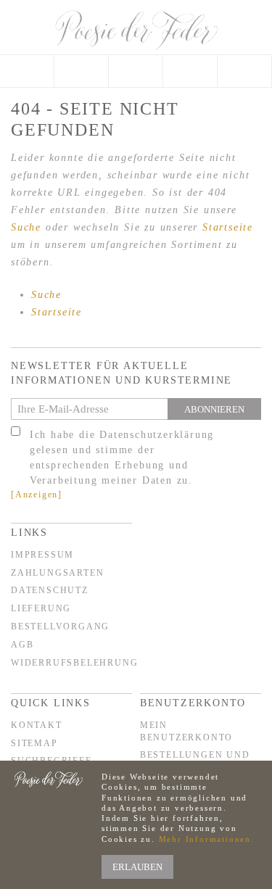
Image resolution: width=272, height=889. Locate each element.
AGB (22, 645)
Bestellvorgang (60, 626)
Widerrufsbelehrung (74, 663)
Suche (26, 227)
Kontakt (36, 725)
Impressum (42, 555)
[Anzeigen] (36, 494)
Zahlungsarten (57, 573)
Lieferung (41, 608)
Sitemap (34, 743)
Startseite (227, 227)
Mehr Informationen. (207, 839)
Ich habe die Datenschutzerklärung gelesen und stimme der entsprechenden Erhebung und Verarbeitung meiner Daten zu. (122, 457)
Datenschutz (49, 590)
